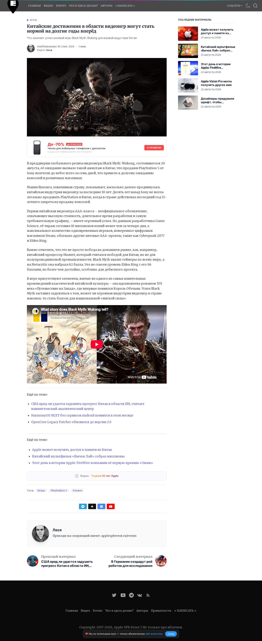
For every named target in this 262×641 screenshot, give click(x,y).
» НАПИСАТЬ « (125, 5)
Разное (77, 490)
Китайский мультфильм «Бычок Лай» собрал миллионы (78, 456)
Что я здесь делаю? (83, 5)
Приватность (161, 610)
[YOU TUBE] (123, 595)
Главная (34, 5)
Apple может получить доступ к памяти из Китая (72, 450)
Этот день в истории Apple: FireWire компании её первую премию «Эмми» (92, 463)
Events (97, 610)
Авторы (106, 5)
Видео (48, 5)
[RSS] (148, 595)
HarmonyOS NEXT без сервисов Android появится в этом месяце (82, 415)
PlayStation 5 (59, 490)
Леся (49, 50)
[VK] (139, 595)
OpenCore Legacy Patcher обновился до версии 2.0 (71, 422)
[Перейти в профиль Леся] (31, 48)
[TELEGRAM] (131, 595)
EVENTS (61, 5)
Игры (33, 20)
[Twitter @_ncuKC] (114, 595)
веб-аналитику (154, 633)
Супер (171, 633)
